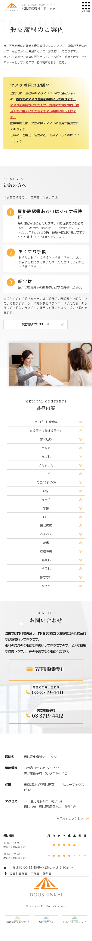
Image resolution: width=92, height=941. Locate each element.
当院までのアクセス (69, 819)
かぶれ (46, 457)
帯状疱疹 (46, 439)
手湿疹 (46, 448)
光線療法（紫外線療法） (46, 431)
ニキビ (46, 474)
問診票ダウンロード (35, 324)
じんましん (46, 465)
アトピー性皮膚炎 (46, 422)
